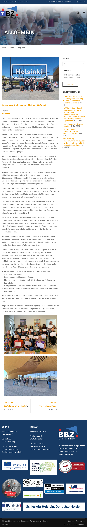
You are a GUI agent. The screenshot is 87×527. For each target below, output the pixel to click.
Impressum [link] (68, 524)
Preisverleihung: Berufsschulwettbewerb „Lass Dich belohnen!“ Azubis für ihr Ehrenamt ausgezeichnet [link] (73, 142)
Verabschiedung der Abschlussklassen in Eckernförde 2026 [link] (70, 131)
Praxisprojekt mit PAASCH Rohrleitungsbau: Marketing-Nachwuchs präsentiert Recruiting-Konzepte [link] (73, 100)
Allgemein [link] (21, 48)
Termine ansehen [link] (70, 84)
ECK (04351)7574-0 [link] (67, 2)
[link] (3, 13)
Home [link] (4, 48)
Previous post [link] (9, 402)
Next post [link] (53, 402)
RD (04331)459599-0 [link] (55, 2)
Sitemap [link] (71, 521)
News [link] (12, 48)
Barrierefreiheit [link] (79, 524)
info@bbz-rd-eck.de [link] (79, 2)
